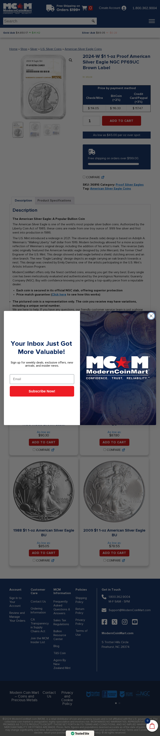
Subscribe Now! (42, 391)
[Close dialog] (151, 315)
